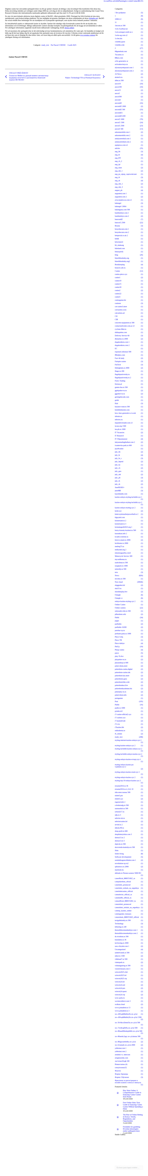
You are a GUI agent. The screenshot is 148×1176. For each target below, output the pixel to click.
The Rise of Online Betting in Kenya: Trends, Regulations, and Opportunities (133, 1118)
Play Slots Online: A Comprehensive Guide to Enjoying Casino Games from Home (132, 1093)
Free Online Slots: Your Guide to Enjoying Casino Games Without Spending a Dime (133, 1106)
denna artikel (69, 28)
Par (58, 45)
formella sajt (93, 18)
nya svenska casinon (87, 35)
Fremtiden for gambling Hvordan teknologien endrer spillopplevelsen (131, 1129)
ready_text (45, 45)
